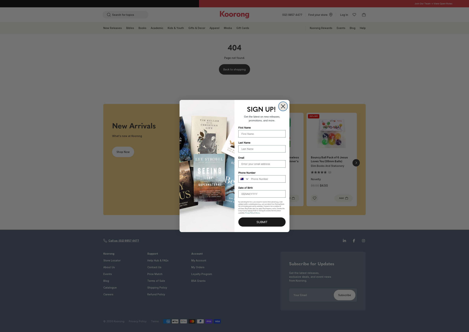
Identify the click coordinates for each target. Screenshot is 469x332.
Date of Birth (245, 187)
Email (241, 157)
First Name (244, 127)
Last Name (244, 142)
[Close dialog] (283, 106)
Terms (258, 213)
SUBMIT (261, 222)
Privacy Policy (249, 213)
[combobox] (244, 178)
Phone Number (247, 172)
